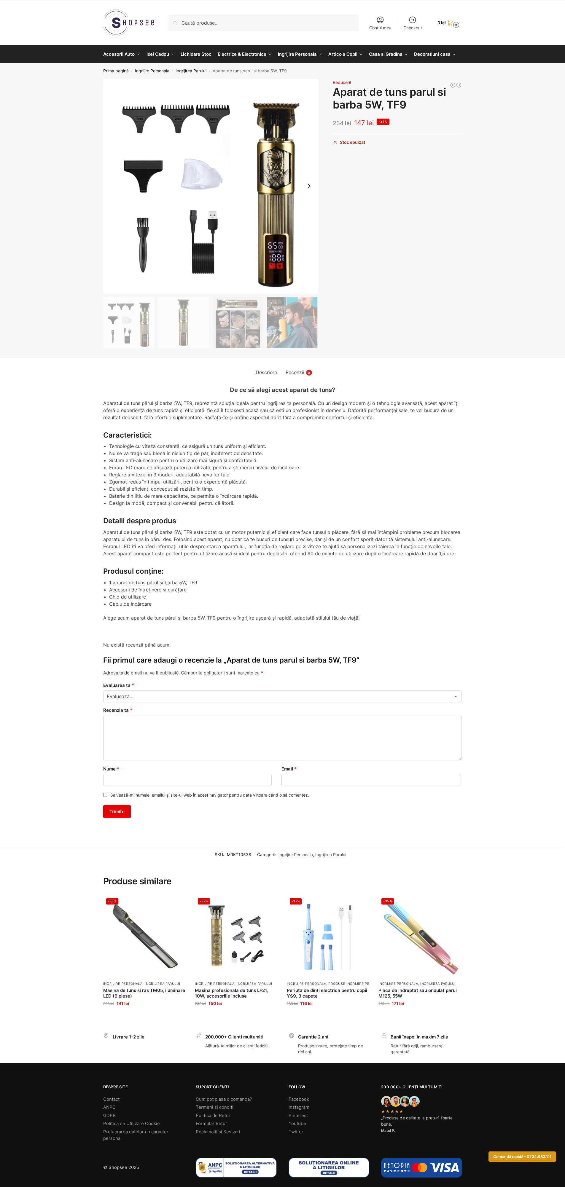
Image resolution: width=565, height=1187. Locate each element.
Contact (111, 1099)
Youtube (297, 1123)
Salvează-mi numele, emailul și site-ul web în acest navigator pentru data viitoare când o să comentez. (209, 794)
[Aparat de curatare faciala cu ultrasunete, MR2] (453, 85)
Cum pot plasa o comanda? (224, 1099)
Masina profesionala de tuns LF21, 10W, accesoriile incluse (231, 993)
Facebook (299, 1099)
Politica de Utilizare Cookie (131, 1123)
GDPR (109, 1115)
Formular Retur (211, 1123)
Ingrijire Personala (152, 70)
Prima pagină (116, 70)
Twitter (296, 1132)
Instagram (299, 1107)
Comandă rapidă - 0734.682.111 (522, 1156)
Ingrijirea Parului (191, 70)
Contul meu (380, 27)
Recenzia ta (117, 710)
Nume (111, 769)
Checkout (412, 27)
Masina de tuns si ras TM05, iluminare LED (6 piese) (144, 993)
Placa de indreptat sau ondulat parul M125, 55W (417, 993)
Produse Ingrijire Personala (357, 984)
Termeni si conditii (215, 1107)
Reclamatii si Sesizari (218, 1132)
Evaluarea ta (118, 685)
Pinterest (298, 1115)
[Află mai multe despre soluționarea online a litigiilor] (329, 1168)
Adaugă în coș (144, 1015)
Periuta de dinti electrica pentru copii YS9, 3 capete (327, 993)
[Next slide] (309, 186)
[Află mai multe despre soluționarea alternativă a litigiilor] (236, 1168)
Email (289, 769)
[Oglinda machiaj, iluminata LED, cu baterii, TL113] (459, 85)
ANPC (109, 1107)
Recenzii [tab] (298, 372)
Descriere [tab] (266, 372)
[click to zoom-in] (211, 186)
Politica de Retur (213, 1115)
